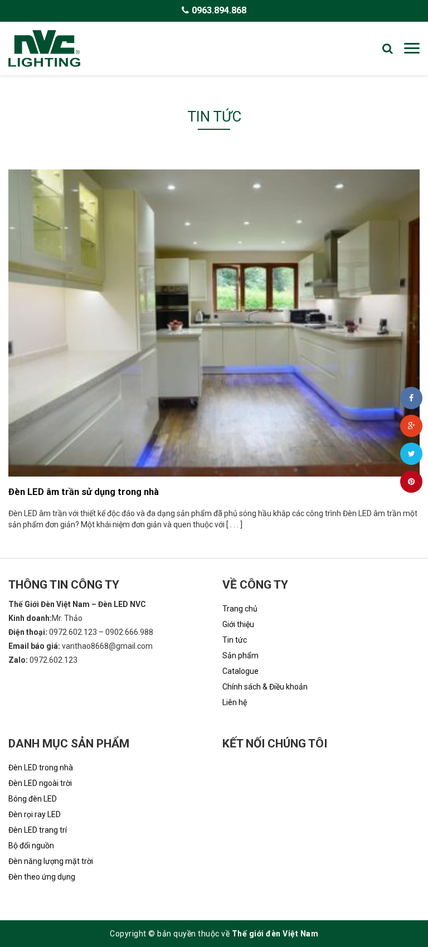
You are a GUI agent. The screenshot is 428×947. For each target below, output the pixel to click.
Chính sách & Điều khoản (265, 686)
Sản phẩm (240, 655)
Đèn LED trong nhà (40, 767)
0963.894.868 (219, 10)
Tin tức (234, 639)
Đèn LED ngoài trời (40, 783)
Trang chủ (239, 608)
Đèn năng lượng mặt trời (50, 861)
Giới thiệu (238, 624)
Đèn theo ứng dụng (41, 876)
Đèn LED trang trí (37, 829)
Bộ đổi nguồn (31, 845)
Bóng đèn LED (32, 798)
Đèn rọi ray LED (34, 814)
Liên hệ (234, 702)
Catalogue (240, 671)
